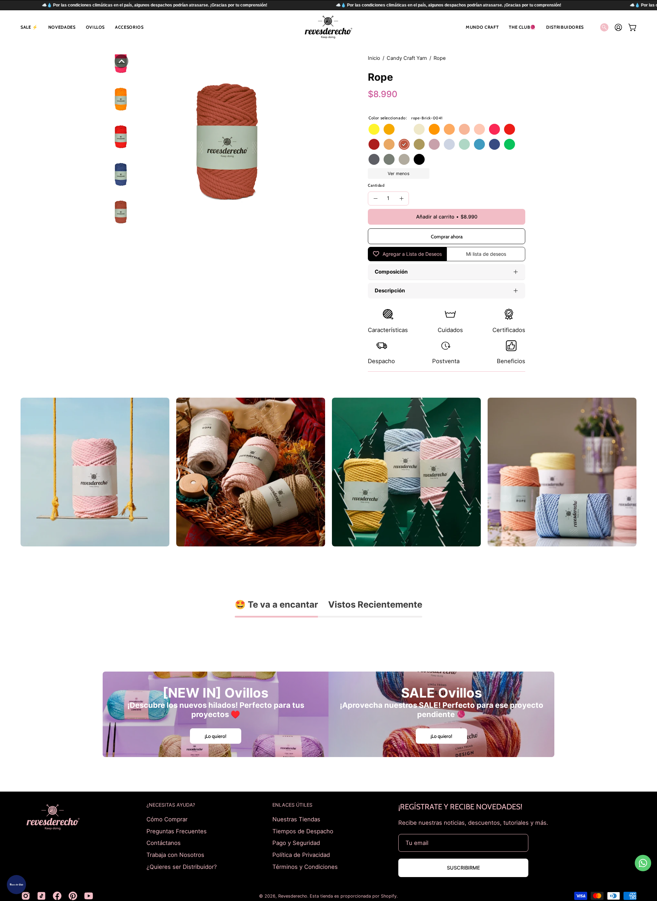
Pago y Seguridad (296, 842)
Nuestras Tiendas (296, 819)
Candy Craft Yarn (407, 58)
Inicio (374, 58)
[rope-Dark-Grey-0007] (389, 159)
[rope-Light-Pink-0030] (479, 129)
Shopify (389, 896)
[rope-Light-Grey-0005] (404, 159)
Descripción (390, 290)
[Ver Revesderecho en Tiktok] (41, 896)
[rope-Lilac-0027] (434, 144)
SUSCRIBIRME (463, 868)
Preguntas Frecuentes (176, 830)
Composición (391, 271)
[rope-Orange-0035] (434, 129)
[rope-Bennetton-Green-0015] (509, 144)
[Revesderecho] (328, 27)
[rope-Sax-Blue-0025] (494, 144)
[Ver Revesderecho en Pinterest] (73, 896)
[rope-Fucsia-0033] (494, 129)
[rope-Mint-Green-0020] (464, 144)
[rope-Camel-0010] (389, 144)
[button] (29, 27)
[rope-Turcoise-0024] (479, 144)
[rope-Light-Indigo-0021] (374, 159)
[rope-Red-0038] (509, 129)
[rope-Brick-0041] (404, 144)
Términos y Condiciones (305, 866)
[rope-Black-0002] (419, 159)
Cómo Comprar (167, 819)
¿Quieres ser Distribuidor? (181, 866)
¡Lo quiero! (216, 736)
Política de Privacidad (301, 854)
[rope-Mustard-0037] (389, 129)
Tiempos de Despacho (302, 830)
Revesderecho (292, 896)
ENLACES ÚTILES (292, 805)
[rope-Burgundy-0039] (374, 144)
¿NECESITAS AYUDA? (170, 805)
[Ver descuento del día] (16, 884)
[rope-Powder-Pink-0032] (464, 129)
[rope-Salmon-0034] (449, 129)
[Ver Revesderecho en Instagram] (26, 896)
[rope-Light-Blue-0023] (449, 144)
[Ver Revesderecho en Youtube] (88, 896)
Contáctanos (163, 842)
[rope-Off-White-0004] (419, 129)
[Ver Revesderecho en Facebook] (57, 896)
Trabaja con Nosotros (175, 854)
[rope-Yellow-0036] (374, 129)
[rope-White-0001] (404, 129)
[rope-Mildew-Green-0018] (419, 144)
